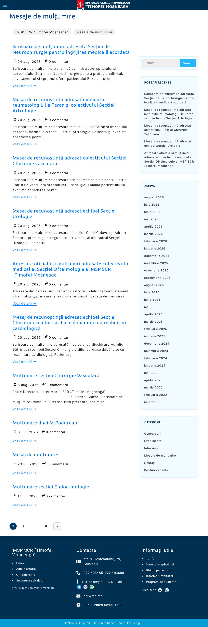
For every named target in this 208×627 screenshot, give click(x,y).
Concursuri (152, 433)
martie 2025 (153, 321)
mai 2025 (151, 307)
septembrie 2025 (157, 277)
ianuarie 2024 (154, 365)
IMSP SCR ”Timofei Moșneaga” (42, 32)
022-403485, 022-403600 (104, 573)
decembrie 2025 (156, 255)
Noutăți (149, 462)
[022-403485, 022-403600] (79, 573)
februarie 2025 (155, 329)
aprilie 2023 (153, 380)
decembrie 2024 (156, 343)
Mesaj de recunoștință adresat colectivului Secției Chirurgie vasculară (167, 130)
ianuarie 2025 (154, 336)
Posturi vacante (156, 470)
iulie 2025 (151, 292)
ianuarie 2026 (154, 248)
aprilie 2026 (153, 226)
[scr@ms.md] (79, 596)
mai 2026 (151, 219)
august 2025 (154, 285)
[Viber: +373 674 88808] (86, 587)
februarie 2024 (155, 358)
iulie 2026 (151, 204)
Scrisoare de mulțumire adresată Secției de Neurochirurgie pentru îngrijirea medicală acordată (169, 98)
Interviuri (151, 448)
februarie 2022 (155, 394)
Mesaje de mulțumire (94, 32)
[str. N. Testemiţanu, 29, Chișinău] (79, 562)
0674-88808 (115, 582)
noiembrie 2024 (156, 351)
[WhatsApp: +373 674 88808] (91, 587)
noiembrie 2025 (156, 263)
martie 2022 (153, 387)
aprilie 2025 (153, 314)
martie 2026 (153, 233)
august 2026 (154, 197)
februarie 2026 (155, 241)
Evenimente (153, 441)
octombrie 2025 (156, 270)
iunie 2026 (152, 212)
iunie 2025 (152, 299)
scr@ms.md (93, 596)
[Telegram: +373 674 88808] (80, 587)
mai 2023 (151, 372)
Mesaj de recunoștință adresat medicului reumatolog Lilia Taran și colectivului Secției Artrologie (168, 114)
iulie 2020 (151, 402)
